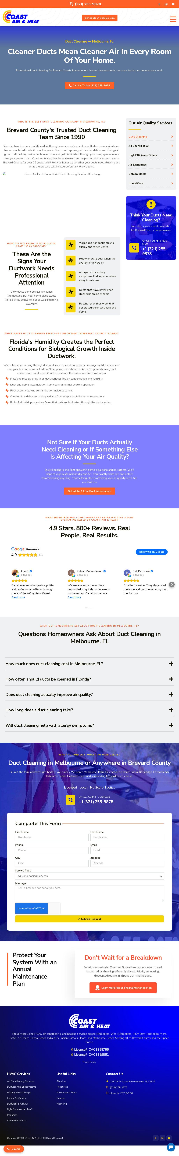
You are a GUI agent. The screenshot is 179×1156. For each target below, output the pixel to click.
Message (20, 883)
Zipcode (95, 857)
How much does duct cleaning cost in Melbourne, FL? (54, 664)
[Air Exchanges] (172, 164)
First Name (22, 832)
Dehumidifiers (137, 174)
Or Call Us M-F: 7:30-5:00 (155, 242)
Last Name (97, 832)
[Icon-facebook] (159, 4)
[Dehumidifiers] (172, 174)
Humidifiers (135, 183)
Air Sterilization (138, 146)
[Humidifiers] (172, 183)
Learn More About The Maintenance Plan (126, 987)
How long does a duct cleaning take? (39, 710)
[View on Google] (15, 572)
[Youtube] (173, 4)
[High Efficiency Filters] (172, 155)
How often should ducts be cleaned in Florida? (48, 679)
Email (93, 844)
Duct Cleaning (137, 136)
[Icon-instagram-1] (166, 4)
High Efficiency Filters (142, 155)
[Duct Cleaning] (172, 136)
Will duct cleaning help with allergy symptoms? (49, 725)
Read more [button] (18, 597)
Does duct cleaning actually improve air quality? (49, 694)
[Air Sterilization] (172, 146)
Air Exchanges (137, 164)
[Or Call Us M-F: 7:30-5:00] (134, 248)
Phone (19, 844)
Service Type (23, 870)
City (17, 857)
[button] (7, 584)
